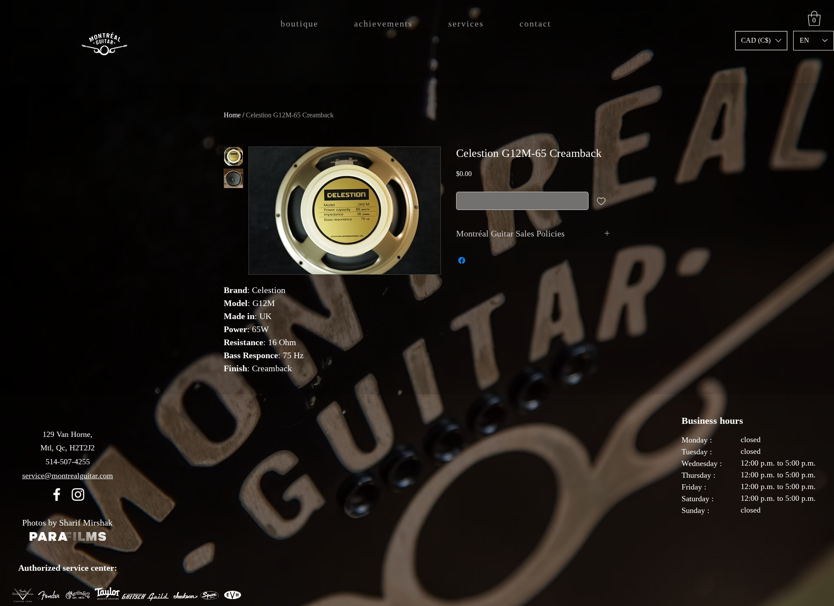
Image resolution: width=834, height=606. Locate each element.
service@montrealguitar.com (67, 475)
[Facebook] (56, 494)
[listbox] (761, 40)
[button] (761, 40)
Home (232, 115)
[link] (814, 18)
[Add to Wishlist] (601, 201)
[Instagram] (78, 494)
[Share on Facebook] (462, 260)
